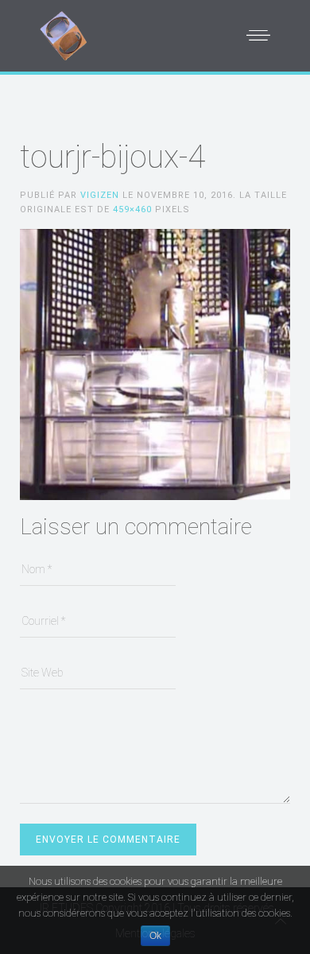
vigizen (99, 195)
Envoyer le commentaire (108, 839)
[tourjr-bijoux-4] (155, 363)
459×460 (132, 209)
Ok (155, 935)
